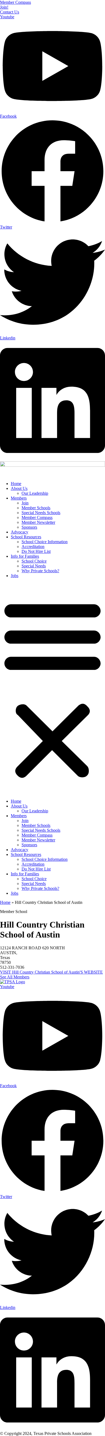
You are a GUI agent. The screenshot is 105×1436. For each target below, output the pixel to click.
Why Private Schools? (40, 570)
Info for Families (25, 556)
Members (19, 498)
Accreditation (33, 546)
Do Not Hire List (36, 551)
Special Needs (34, 566)
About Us (19, 488)
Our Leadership (35, 493)
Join (25, 503)
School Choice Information (45, 541)
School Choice (34, 561)
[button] (52, 688)
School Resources (26, 537)
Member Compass (15, 2)
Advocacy (19, 532)
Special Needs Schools (41, 512)
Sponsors (29, 527)
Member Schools (36, 507)
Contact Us (9, 12)
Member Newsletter (38, 522)
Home (16, 483)
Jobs (14, 575)
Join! (4, 7)
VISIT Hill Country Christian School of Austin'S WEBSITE (51, 972)
